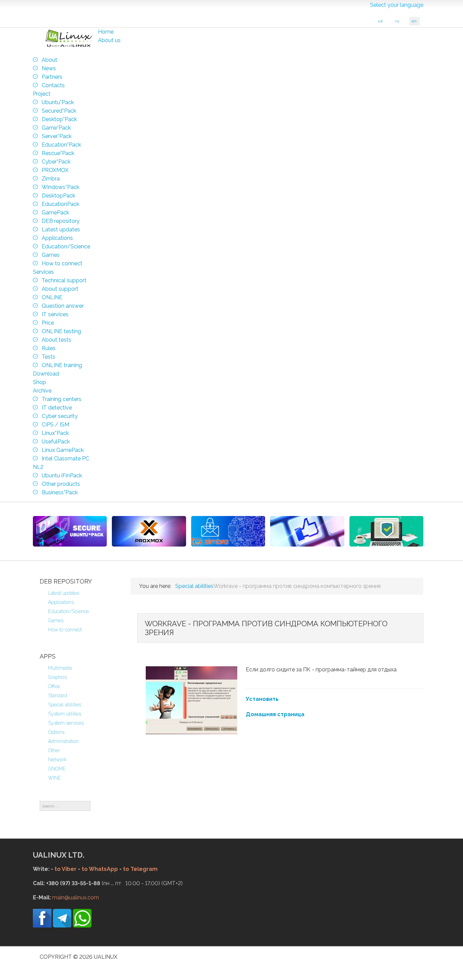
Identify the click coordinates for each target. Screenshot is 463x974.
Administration (63, 741)
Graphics (57, 677)
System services (66, 723)
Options (56, 732)
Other (54, 750)
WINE (54, 778)
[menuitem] (106, 31)
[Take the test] (307, 531)
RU (397, 21)
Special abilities (64, 704)
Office (54, 686)
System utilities (64, 714)
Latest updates (63, 593)
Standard (57, 695)
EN (414, 21)
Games (55, 620)
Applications (61, 602)
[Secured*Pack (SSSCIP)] (70, 531)
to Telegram (140, 869)
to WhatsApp (100, 869)
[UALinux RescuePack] (386, 531)
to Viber (66, 869)
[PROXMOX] (149, 531)
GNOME (57, 768)
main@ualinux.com (75, 897)
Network (57, 759)
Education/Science (68, 611)
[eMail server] (228, 531)
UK (380, 21)
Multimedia (60, 668)
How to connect (65, 629)
